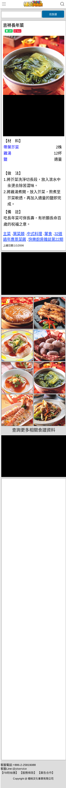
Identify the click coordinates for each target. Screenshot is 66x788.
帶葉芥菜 (11, 147)
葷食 (48, 234)
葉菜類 (19, 234)
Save (19, 31)
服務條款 (28, 772)
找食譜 (53, 14)
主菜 (7, 234)
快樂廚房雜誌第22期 (45, 239)
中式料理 (34, 234)
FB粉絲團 (9, 772)
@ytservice (19, 768)
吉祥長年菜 (13, 25)
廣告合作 (46, 772)
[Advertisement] (33, 619)
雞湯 (7, 153)
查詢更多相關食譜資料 (33, 430)
